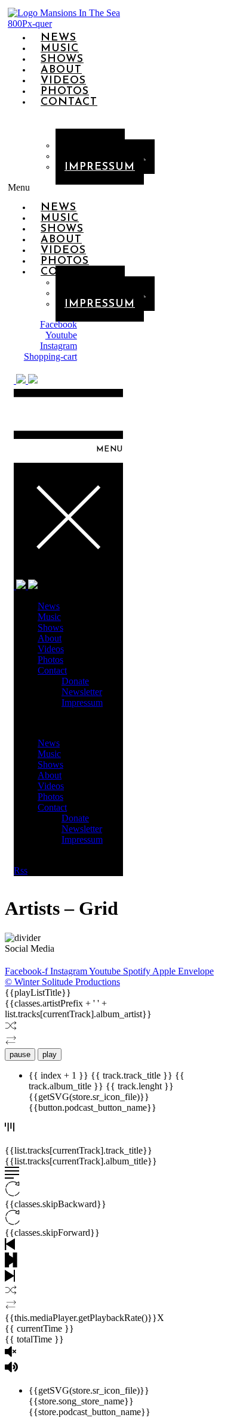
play (49, 1054)
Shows (50, 627)
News (49, 606)
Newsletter (81, 692)
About (49, 638)
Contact (69, 102)
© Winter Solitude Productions (62, 982)
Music (49, 617)
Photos (50, 660)
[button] (31, 187)
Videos (51, 649)
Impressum (99, 167)
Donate (75, 681)
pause (20, 1054)
